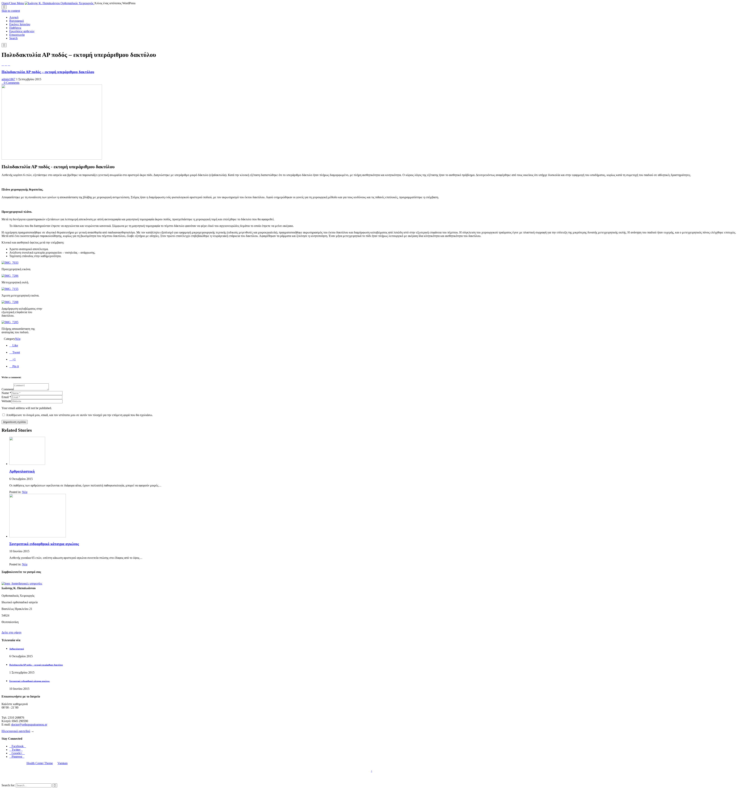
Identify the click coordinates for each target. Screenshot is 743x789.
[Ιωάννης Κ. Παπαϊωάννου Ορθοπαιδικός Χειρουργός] (59, 3)
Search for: (8, 785)
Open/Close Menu (13, 3)
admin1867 (8, 79)
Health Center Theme (40, 763)
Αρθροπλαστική (22, 471)
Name (5, 393)
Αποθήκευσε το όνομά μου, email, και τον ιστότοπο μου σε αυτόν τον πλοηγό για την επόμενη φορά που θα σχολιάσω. (79, 415)
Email (5, 397)
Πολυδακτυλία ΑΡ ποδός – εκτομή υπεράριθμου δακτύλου (48, 72)
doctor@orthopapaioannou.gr (29, 724)
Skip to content (11, 10)
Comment (8, 389)
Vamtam (62, 763)
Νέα (17, 338)
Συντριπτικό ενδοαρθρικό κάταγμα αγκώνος (44, 544)
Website (6, 401)
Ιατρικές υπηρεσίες (30, 583)
